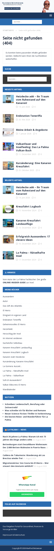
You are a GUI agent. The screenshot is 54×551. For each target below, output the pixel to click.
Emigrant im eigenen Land (14, 315)
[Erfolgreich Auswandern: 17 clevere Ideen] (8, 239)
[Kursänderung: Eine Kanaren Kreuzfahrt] (8, 166)
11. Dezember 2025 (27, 154)
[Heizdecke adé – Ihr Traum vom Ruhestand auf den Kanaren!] (8, 99)
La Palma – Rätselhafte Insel (30, 254)
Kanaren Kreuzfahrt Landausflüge (28, 222)
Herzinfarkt (8, 329)
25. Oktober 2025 (26, 170)
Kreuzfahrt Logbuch (28, 206)
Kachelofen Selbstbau (12, 343)
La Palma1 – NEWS (16, 429)
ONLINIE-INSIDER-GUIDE (14, 282)
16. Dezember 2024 (27, 227)
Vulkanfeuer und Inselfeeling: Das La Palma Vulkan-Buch (32, 147)
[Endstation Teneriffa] (8, 118)
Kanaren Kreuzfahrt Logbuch (16, 352)
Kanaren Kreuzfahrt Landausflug (17, 347)
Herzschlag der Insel (12, 333)
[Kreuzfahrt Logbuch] (8, 209)
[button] (50, 15)
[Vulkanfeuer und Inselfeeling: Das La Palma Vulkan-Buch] (8, 146)
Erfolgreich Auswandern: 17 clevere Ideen (33, 238)
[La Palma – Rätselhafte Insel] (8, 255)
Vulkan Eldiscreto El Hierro (14, 384)
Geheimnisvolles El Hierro (14, 324)
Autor (5, 301)
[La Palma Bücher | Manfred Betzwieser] (27, 11)
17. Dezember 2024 (27, 259)
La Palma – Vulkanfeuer (13, 375)
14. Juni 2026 (24, 106)
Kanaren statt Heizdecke (14, 357)
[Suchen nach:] (27, 21)
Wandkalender (9, 389)
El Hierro (6, 310)
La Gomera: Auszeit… (12, 366)
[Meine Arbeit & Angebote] (8, 132)
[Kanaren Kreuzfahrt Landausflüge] (8, 223)
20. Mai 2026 (24, 119)
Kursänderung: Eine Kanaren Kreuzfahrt (33, 164)
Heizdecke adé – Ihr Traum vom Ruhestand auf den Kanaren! (32, 100)
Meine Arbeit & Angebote (32, 129)
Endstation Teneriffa (29, 115)
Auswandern (8, 296)
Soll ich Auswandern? (12, 380)
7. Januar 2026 (25, 133)
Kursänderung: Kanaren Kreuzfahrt (18, 361)
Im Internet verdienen (12, 338)
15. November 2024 (27, 210)
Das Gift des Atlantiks (12, 306)
